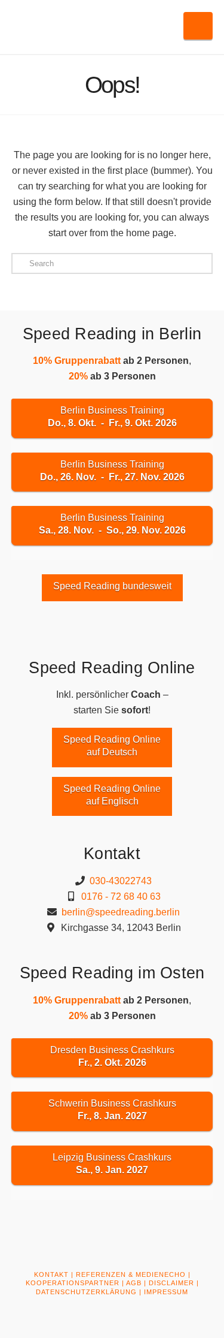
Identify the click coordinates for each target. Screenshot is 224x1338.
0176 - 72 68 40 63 (121, 896)
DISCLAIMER (171, 1282)
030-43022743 (121, 881)
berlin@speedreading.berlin (121, 912)
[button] (198, 26)
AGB (134, 1282)
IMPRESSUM (166, 1291)
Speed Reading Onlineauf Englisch (112, 794)
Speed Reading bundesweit (112, 586)
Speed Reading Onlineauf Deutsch (112, 745)
